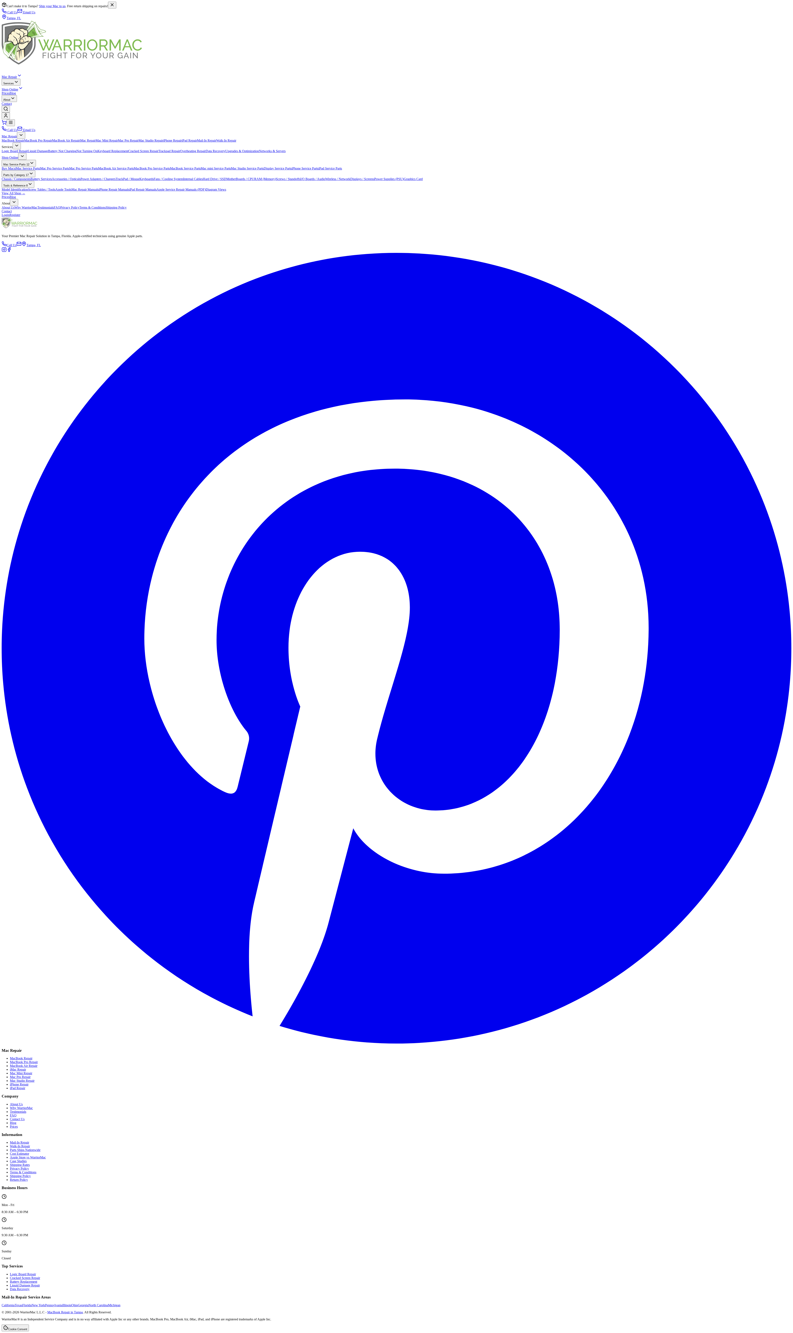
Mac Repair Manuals (85, 189)
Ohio (74, 1305)
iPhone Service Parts (305, 168)
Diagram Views (216, 189)
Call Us (12, 12)
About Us (8, 207)
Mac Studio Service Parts (247, 168)
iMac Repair (88, 140)
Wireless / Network (337, 179)
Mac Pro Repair (128, 140)
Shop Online (10, 89)
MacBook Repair (13, 140)
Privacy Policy (69, 207)
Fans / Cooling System (168, 179)
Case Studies (18, 1161)
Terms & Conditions (92, 207)
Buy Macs (8, 168)
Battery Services (41, 179)
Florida (27, 1305)
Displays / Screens (362, 179)
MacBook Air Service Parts (116, 168)
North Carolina (98, 1305)
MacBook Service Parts (185, 168)
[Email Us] (19, 245)
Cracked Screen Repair (143, 151)
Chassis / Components (16, 179)
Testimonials (45, 207)
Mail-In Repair (206, 140)
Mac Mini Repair (107, 140)
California (8, 1305)
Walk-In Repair (226, 140)
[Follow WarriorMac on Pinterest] (396, 1042)
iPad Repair (189, 140)
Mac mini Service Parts (216, 168)
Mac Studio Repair (151, 140)
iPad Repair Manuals (143, 189)
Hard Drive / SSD (214, 179)
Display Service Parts (278, 168)
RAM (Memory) (265, 179)
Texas (18, 1305)
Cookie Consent (17, 1329)
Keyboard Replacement (112, 151)
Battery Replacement (23, 1281)
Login (5, 215)
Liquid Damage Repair (25, 1285)
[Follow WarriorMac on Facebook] (9, 251)
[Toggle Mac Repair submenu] (21, 135)
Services (8, 83)
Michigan (114, 1305)
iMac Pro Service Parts (54, 168)
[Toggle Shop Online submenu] (22, 156)
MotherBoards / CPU (240, 179)
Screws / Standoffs (288, 179)
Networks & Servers (272, 151)
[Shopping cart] (4, 124)
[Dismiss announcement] (112, 5)
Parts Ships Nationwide (25, 1150)
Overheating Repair (193, 151)
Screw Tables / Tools (41, 189)
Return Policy (19, 1179)
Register (14, 215)
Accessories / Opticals (66, 179)
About (6, 99)
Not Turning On (86, 151)
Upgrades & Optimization (242, 151)
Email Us (29, 12)
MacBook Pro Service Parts (152, 168)
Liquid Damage (38, 151)
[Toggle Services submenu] (17, 145)
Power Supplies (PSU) (389, 179)
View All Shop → (13, 193)
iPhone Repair (172, 140)
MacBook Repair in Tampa (65, 1312)
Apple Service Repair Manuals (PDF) (181, 189)
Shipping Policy (116, 207)
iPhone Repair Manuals (114, 189)
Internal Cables (193, 179)
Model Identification (15, 189)
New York (38, 1305)
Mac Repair (9, 77)
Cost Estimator (19, 1153)
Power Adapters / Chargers (98, 179)
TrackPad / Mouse (127, 179)
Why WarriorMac (25, 207)
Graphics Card (413, 179)
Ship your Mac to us (52, 6)
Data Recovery (215, 151)
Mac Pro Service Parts (83, 168)
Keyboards (146, 179)
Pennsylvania (53, 1305)
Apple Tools (63, 189)
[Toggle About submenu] (14, 202)
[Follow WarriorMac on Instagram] (4, 251)
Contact (7, 103)
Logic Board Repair (15, 151)
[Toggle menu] (11, 122)
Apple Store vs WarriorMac (28, 1157)
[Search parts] (6, 109)
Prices (5, 93)
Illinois (66, 1305)
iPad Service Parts (330, 168)
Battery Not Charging (62, 151)
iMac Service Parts (27, 168)
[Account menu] (6, 115)
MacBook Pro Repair (38, 140)
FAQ (57, 207)
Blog (12, 93)
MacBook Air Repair (66, 140)
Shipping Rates (20, 1165)
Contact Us (17, 1119)
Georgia (83, 1305)
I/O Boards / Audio (312, 179)
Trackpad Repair (169, 151)
